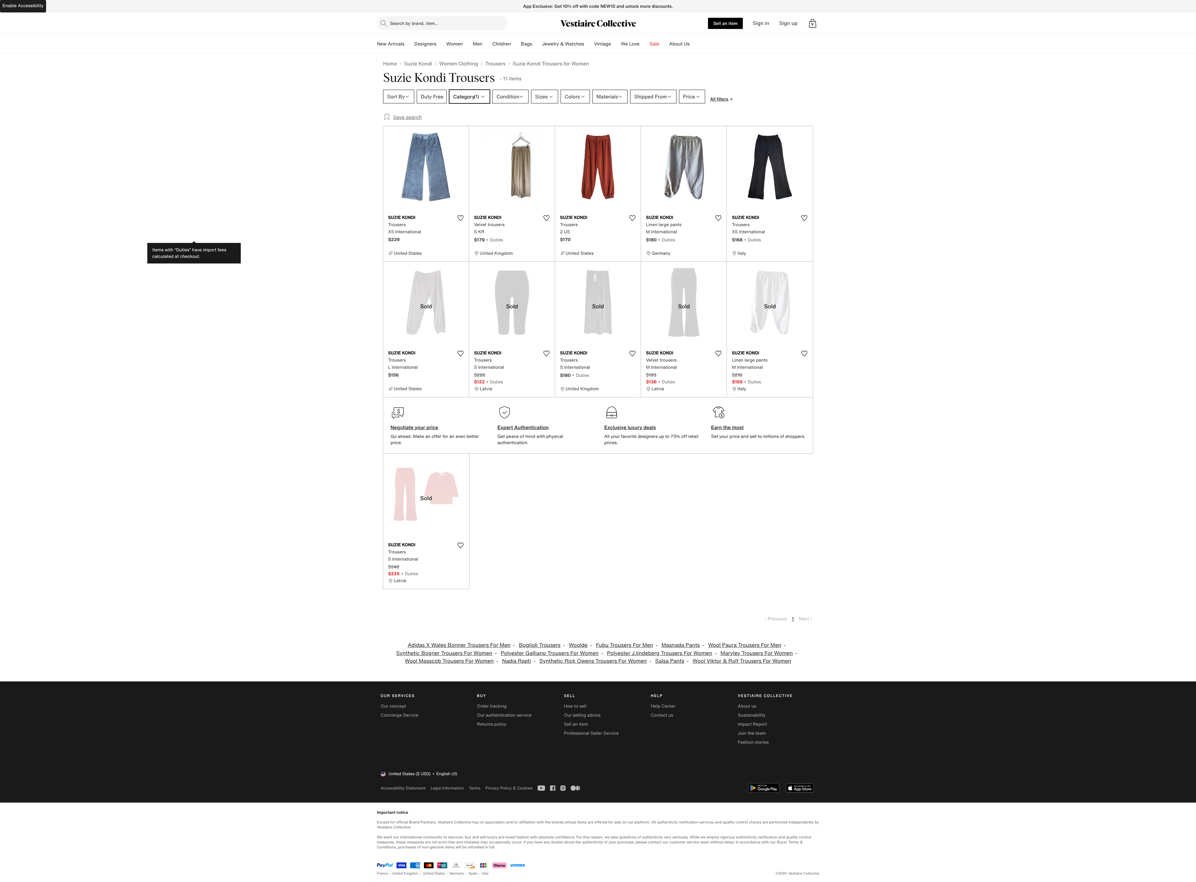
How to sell (575, 706)
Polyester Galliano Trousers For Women (550, 653)
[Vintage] (616, 43)
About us (747, 706)
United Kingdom (405, 873)
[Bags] (536, 43)
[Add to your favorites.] (460, 218)
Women (454, 43)
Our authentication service (504, 715)
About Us (679, 43)
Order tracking (492, 706)
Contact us (662, 715)
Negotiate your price (414, 427)
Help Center (663, 706)
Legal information (447, 788)
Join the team (752, 733)
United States (434, 873)
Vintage (602, 43)
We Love (630, 43)
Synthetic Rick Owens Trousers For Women (593, 661)
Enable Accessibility (23, 5)
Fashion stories (753, 742)
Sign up (788, 23)
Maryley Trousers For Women (756, 653)
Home (390, 63)
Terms (474, 788)
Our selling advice (582, 715)
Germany (456, 873)
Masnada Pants (681, 645)
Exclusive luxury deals (630, 427)
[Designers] (441, 43)
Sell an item (725, 23)
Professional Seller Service (591, 733)
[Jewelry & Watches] (588, 43)
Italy (485, 873)
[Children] (515, 43)
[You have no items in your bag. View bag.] (812, 23)
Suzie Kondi (418, 63)
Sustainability (752, 715)
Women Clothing (458, 63)
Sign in (761, 23)
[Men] (487, 43)
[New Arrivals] (409, 43)
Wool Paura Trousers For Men (744, 645)
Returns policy (491, 724)
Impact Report (752, 724)
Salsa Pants (669, 661)
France (382, 873)
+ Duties (494, 239)
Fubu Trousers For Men (624, 645)
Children (501, 43)
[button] (812, 23)
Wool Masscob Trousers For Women (449, 661)
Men (477, 43)
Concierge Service (399, 715)
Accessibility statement (403, 788)
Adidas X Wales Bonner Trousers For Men (459, 645)
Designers (425, 43)
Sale (654, 43)
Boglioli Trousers (540, 645)
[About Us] (694, 43)
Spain (473, 873)
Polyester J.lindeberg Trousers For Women (659, 653)
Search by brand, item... (414, 23)
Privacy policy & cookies (509, 788)
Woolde (578, 645)
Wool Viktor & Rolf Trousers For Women (742, 661)
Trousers (495, 63)
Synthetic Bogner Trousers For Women (444, 653)
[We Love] (644, 43)
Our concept (393, 706)
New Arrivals (390, 43)
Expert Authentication (523, 427)
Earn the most (727, 427)
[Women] (467, 43)
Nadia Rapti (516, 661)
